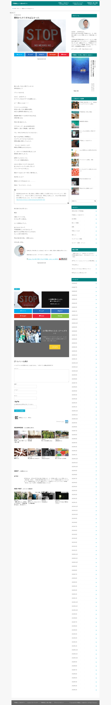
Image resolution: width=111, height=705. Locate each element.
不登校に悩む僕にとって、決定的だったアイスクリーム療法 (88, 103)
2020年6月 (74, 578)
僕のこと (17, 289)
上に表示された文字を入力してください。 (24, 404)
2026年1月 (74, 311)
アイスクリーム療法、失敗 (86, 159)
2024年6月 (74, 387)
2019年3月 (74, 638)
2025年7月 (74, 335)
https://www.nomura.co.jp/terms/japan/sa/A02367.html (30, 199)
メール (16, 390)
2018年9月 (74, 662)
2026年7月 (74, 287)
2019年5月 (74, 630)
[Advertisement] (41, 70)
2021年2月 (74, 546)
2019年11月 (75, 606)
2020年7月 (74, 574)
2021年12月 (75, 506)
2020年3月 (74, 590)
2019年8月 (74, 618)
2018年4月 (74, 681)
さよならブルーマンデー (78, 3)
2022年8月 (74, 474)
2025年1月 (74, 359)
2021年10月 (75, 514)
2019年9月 (74, 614)
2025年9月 (74, 327)
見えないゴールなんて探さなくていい (81, 268)
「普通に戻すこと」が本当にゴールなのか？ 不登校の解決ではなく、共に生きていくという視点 (84, 255)
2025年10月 (75, 323)
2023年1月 (74, 454)
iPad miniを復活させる (85, 178)
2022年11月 (75, 462)
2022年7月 (74, 478)
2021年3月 (74, 542)
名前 (15, 384)
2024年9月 (74, 375)
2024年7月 (74, 383)
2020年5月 (74, 582)
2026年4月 (74, 299)
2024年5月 (74, 391)
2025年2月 (74, 355)
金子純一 (16, 476)
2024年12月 (75, 363)
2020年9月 (74, 566)
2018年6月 (74, 673)
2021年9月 (74, 518)
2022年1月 (74, 502)
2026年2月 (74, 307)
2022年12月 (75, 458)
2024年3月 (74, 398)
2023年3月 (74, 446)
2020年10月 (75, 562)
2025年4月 (74, 347)
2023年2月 (74, 450)
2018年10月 (75, 658)
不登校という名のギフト (20, 3)
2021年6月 (74, 530)
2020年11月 (75, 558)
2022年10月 (75, 466)
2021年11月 (75, 510)
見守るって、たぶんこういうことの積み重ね (83, 260)
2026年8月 (74, 283)
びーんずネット (84, 41)
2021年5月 (74, 534)
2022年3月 (74, 494)
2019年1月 (74, 646)
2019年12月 (75, 602)
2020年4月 (74, 586)
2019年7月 (74, 622)
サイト (15, 395)
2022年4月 (74, 490)
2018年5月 (74, 677)
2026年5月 (74, 295)
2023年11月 (75, 414)
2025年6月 (74, 339)
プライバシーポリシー (59, 702)
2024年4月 (74, 394)
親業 (73, 226)
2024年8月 (74, 379)
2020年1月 (74, 598)
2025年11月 (75, 319)
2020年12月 (75, 554)
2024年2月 (74, 402)
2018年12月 (75, 650)
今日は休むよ (75, 264)
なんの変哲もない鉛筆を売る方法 (88, 150)
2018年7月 (74, 669)
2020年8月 (74, 570)
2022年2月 (74, 498)
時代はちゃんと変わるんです (79, 272)
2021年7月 (74, 526)
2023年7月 (74, 430)
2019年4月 (74, 634)
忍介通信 (74, 218)
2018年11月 (75, 654)
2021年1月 (74, 550)
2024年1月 (74, 406)
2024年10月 (75, 371)
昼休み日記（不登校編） (78, 211)
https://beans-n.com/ (87, 49)
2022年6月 (74, 482)
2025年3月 (74, 351)
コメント (16, 368)
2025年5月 (74, 343)
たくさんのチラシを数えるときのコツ (88, 170)
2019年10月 (75, 610)
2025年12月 (75, 315)
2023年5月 (74, 438)
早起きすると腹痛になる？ (86, 188)
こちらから (55, 347)
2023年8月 (74, 426)
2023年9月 (74, 422)
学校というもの (76, 230)
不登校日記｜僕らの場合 (92, 3)
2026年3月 (74, 303)
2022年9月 (74, 470)
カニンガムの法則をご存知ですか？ (87, 131)
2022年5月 (74, 486)
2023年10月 (75, 418)
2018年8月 (74, 665)
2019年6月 (74, 626)
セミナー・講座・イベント (78, 242)
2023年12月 (75, 410)
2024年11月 (75, 367)
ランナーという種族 (77, 238)
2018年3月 (74, 685)
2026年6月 (74, 291)
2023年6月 (74, 434)
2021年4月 (74, 538)
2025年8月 (74, 331)
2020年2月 (74, 594)
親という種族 (75, 222)
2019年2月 (74, 642)
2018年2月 (74, 689)
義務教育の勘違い (84, 121)
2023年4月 (74, 442)
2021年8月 (74, 522)
